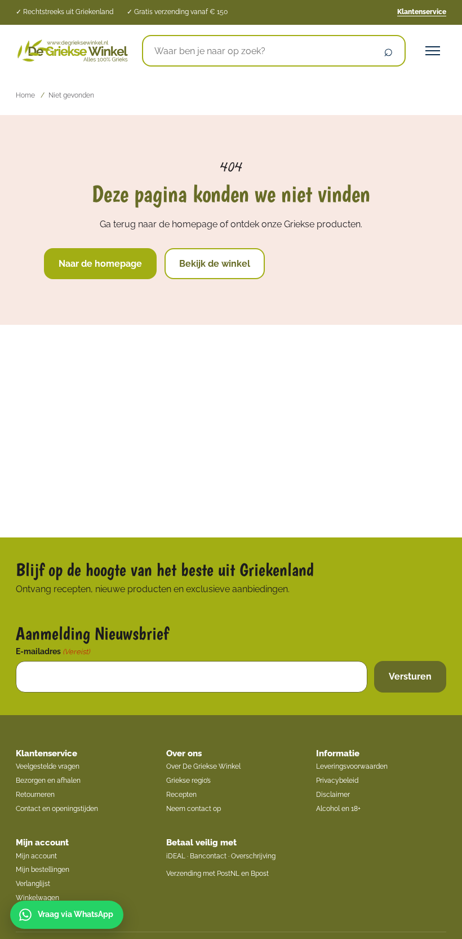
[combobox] (257, 50)
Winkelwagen (37, 898)
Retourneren (35, 795)
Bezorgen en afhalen (48, 780)
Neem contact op (193, 809)
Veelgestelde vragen (47, 766)
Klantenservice (421, 12)
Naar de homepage (100, 263)
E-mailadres (53, 651)
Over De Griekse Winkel (203, 766)
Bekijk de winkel (214, 263)
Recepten (181, 795)
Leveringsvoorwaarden (352, 766)
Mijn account (42, 842)
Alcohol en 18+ (338, 809)
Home (25, 95)
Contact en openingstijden (57, 809)
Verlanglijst (33, 884)
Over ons (184, 753)
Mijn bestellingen (42, 870)
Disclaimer (333, 795)
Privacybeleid (337, 780)
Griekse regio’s (188, 780)
